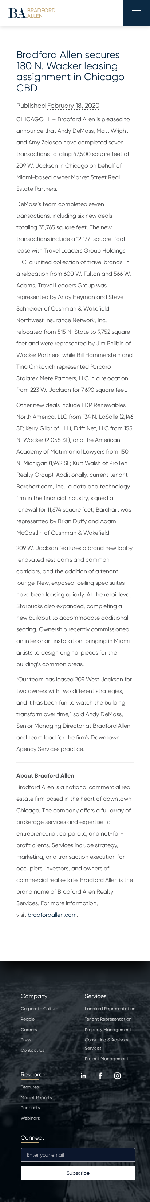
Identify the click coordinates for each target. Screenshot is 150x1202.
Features (30, 1087)
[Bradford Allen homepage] (31, 12)
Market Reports (36, 1097)
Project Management (107, 1058)
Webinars (30, 1118)
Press (26, 1039)
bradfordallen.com (52, 914)
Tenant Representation (108, 1019)
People (28, 1019)
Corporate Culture (39, 1008)
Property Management (108, 1029)
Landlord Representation (110, 1008)
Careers (29, 1029)
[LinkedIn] (83, 1081)
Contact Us (32, 1050)
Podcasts (30, 1107)
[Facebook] (100, 1081)
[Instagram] (117, 1081)
